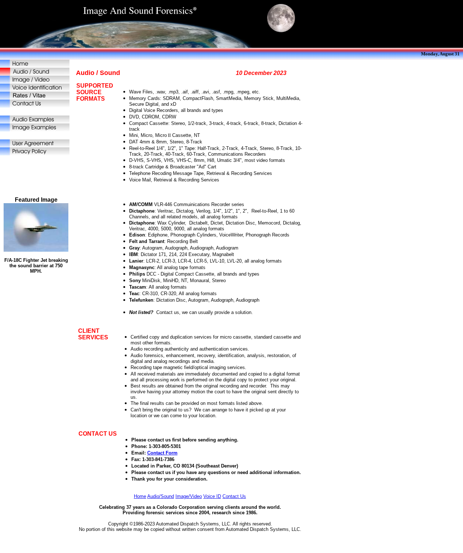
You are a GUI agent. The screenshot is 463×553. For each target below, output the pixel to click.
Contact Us (234, 496)
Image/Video (188, 496)
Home (140, 496)
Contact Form (162, 453)
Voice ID (212, 496)
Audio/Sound (160, 496)
